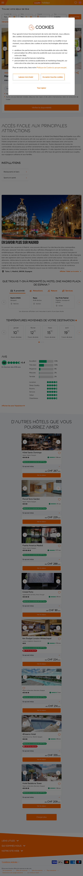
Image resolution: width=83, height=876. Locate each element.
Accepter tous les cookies (52, 77)
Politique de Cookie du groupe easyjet (51, 67)
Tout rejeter (41, 88)
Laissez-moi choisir (25, 77)
